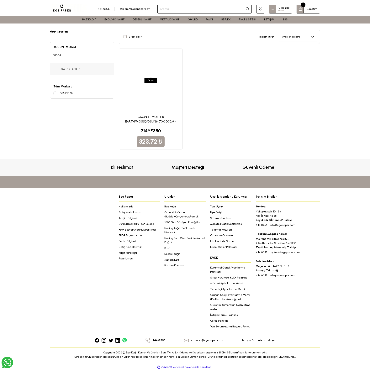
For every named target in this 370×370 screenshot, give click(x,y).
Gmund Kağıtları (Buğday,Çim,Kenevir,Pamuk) (181, 214)
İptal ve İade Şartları (222, 241)
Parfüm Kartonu (174, 265)
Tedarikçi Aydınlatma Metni (227, 289)
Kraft (167, 248)
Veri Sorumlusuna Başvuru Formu (230, 326)
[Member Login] (272, 9)
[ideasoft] (164, 367)
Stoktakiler (135, 36)
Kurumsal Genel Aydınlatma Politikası (227, 270)
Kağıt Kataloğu (128, 252)
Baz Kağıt (170, 206)
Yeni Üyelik (216, 206)
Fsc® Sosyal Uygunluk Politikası (137, 229)
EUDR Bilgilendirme (130, 235)
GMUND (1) (66, 93)
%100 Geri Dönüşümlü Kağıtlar (182, 222)
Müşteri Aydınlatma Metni (226, 283)
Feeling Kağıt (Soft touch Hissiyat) (179, 230)
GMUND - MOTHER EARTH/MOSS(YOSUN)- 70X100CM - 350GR (150, 119)
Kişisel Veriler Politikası (223, 247)
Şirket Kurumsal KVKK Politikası (228, 277)
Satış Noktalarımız (130, 212)
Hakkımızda (126, 206)
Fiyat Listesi (126, 258)
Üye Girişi (216, 212)
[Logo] (70, 7)
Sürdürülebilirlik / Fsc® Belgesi (136, 224)
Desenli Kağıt (172, 254)
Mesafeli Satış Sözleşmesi (226, 224)
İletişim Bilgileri (128, 218)
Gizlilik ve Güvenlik (221, 235)
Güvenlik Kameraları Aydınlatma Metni (230, 307)
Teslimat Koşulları (221, 229)
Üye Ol (281, 10)
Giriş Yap (283, 7)
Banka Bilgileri (127, 241)
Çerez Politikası (219, 320)
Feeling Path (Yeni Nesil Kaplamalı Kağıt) (184, 240)
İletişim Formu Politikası (224, 315)
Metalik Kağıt (172, 259)
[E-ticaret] (184, 367)
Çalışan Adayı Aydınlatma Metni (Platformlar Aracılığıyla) (230, 297)
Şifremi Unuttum (220, 218)
